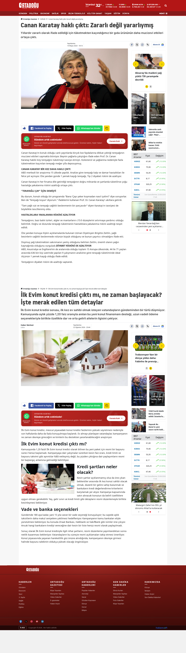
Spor (20, 594)
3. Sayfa (22, 597)
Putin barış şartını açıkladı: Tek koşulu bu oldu (148, 507)
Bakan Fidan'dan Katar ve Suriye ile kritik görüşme (149, 225)
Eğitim (21, 607)
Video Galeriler (56, 597)
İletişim (147, 591)
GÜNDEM (23, 13)
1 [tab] (146, 86)
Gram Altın (138, 4)
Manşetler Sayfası (57, 594)
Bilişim (84, 610)
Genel (84, 607)
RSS (23, 628)
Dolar (109, 4)
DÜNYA (125, 13)
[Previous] (136, 64)
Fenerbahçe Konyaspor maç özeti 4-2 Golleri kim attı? (148, 358)
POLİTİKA (33, 13)
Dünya (84, 604)
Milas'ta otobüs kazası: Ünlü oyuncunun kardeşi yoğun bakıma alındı (155, 145)
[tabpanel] (148, 68)
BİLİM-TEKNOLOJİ (76, 13)
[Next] (162, 64)
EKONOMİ (44, 13)
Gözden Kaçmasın (89, 600)
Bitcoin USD (153, 4)
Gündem (22, 587)
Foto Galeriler (118, 600)
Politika (21, 604)
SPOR (63, 13)
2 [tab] (150, 86)
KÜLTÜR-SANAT (94, 13)
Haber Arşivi (55, 604)
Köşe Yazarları (55, 590)
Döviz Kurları (118, 590)
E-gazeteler (54, 600)
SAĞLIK (55, 13)
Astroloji (85, 594)
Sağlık (21, 600)
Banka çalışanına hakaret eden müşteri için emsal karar (147, 76)
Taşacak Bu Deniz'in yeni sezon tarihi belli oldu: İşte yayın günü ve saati (156, 427)
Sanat (84, 597)
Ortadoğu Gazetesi (30, 19)
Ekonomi (22, 591)
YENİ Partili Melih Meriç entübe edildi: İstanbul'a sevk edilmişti (156, 414)
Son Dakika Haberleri (153, 597)
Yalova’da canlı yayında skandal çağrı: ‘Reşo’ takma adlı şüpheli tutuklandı (157, 132)
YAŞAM (108, 13)
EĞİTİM (117, 13)
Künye (147, 587)
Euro (122, 4)
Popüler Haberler (88, 590)
